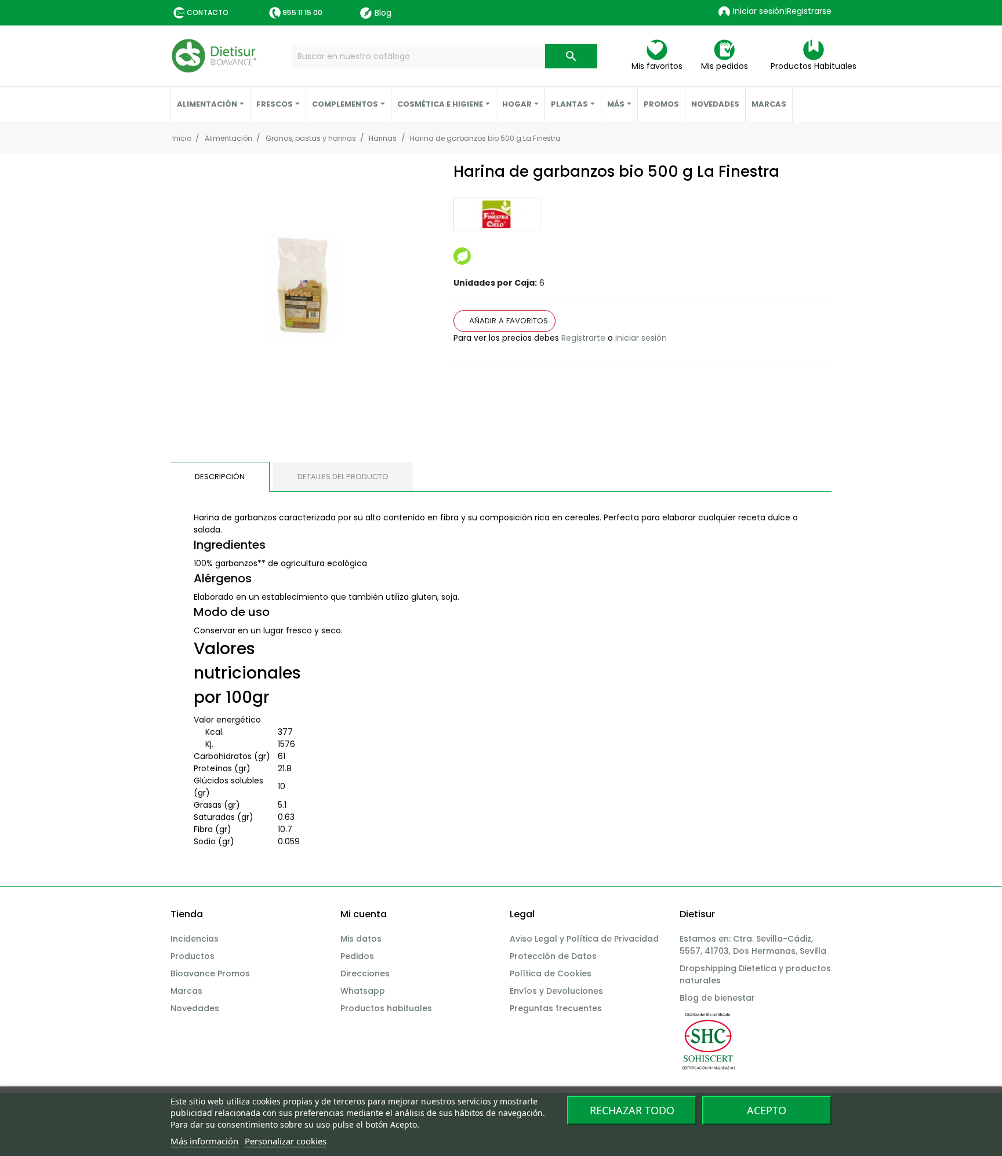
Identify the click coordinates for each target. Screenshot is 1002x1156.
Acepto (766, 1110)
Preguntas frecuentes (556, 1008)
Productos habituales (386, 1008)
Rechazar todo (632, 1110)
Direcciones (365, 973)
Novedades (194, 1008)
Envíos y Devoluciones (556, 991)
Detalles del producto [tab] (343, 476)
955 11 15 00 (302, 12)
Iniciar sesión (641, 338)
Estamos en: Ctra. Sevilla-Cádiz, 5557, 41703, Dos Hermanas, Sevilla (753, 945)
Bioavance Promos (210, 973)
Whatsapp (362, 991)
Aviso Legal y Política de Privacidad (584, 939)
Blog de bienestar (717, 998)
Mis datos (361, 939)
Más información (204, 1141)
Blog (383, 13)
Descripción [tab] (220, 476)
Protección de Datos (553, 956)
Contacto (207, 12)
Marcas (186, 991)
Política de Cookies (550, 973)
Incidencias (194, 939)
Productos (192, 956)
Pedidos (357, 956)
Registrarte (583, 338)
